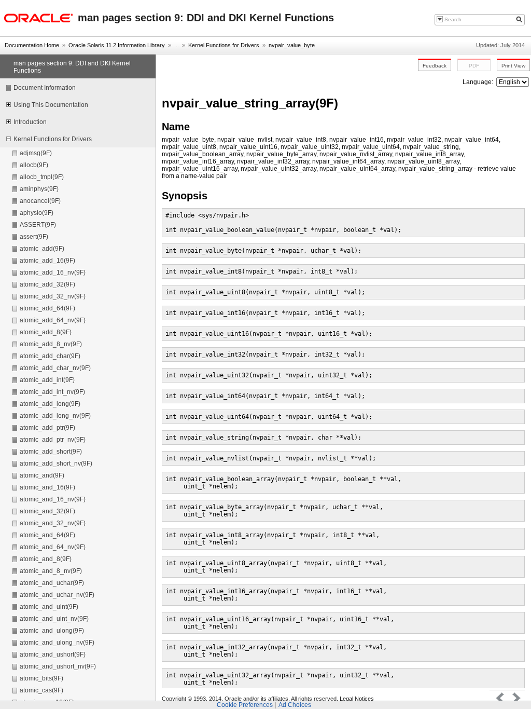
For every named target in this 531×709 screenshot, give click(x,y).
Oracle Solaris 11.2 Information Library (116, 45)
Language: (479, 82)
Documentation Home (32, 45)
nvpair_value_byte (292, 45)
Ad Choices (294, 704)
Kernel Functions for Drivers (223, 45)
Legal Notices (357, 699)
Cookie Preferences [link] (245, 704)
